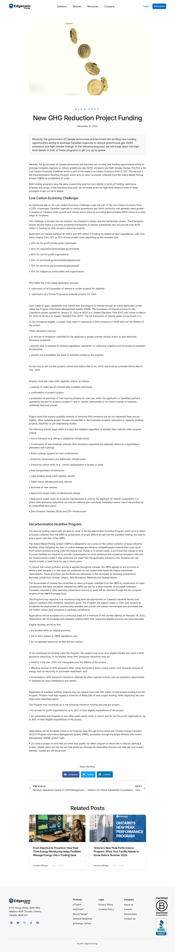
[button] (70, 774)
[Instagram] (24, 922)
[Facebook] (37, 922)
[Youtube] (17, 922)
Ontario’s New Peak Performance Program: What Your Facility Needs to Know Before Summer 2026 (116, 851)
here (139, 316)
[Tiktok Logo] (31, 922)
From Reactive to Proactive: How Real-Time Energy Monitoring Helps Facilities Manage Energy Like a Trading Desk (57, 851)
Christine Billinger (40, 865)
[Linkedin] (11, 922)
